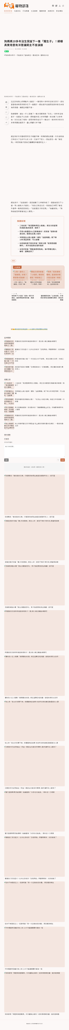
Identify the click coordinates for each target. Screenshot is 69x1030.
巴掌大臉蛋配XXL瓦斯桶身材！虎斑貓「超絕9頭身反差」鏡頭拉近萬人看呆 (38, 232)
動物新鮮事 (8, 11)
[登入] (60, 6)
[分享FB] (6, 102)
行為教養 (26, 11)
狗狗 (13, 261)
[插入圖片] (58, 460)
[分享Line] (6, 107)
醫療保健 (42, 11)
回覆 (62, 460)
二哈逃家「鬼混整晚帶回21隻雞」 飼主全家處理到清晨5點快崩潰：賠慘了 (38, 226)
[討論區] (6, 112)
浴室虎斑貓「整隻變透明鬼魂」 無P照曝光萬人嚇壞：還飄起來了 (38, 250)
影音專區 (59, 11)
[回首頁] (16, 6)
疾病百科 (51, 11)
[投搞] (56, 6)
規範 (6, 460)
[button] (53, 6)
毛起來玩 (17, 11)
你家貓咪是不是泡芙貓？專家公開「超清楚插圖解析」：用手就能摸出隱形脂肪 (38, 244)
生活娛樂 (34, 11)
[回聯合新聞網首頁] (9, 6)
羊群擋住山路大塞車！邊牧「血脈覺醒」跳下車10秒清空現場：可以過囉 (38, 238)
